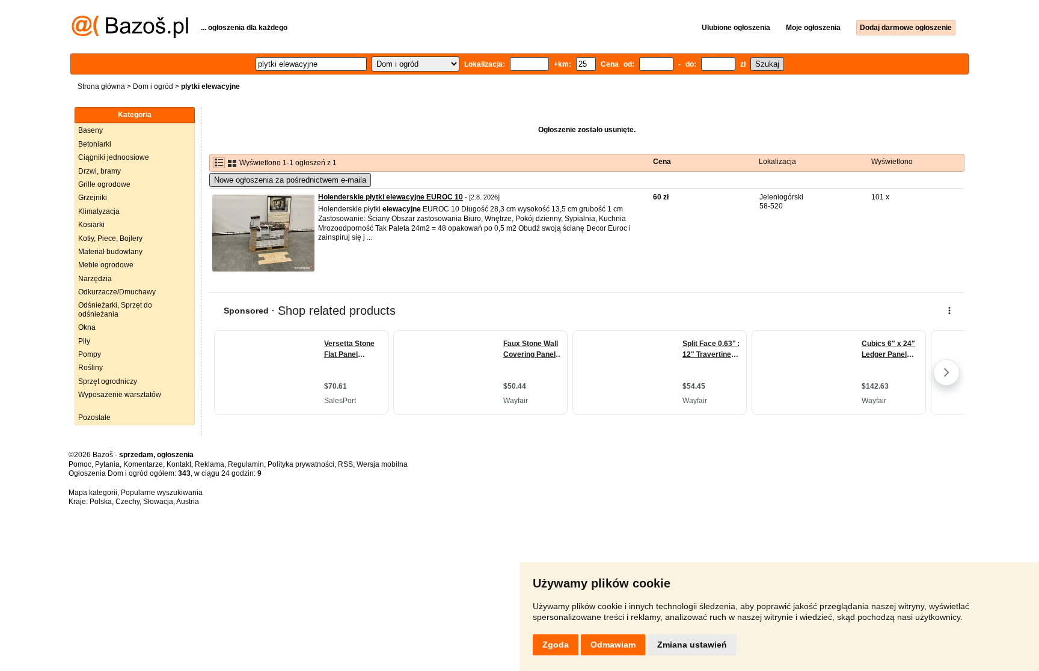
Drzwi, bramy (99, 171)
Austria (187, 501)
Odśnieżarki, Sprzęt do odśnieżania (115, 309)
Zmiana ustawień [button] (692, 644)
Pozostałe (94, 417)
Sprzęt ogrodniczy (107, 381)
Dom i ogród (153, 86)
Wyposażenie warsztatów (119, 394)
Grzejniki (92, 197)
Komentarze (143, 464)
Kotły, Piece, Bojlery (110, 238)
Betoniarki (94, 144)
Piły (84, 341)
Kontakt (179, 464)
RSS (345, 464)
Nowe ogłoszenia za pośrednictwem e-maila (290, 179)
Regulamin (246, 464)
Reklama (209, 464)
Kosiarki (91, 224)
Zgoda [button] (555, 644)
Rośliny (90, 367)
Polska (101, 501)
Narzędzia (95, 279)
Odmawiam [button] (613, 644)
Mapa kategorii (93, 492)
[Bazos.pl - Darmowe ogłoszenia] (130, 35)
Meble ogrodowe (105, 265)
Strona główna (101, 86)
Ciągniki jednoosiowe (113, 157)
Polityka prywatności (301, 464)
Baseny (90, 130)
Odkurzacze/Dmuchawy (117, 292)
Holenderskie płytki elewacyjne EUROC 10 (390, 197)
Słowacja (158, 501)
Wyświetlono (892, 161)
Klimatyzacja (99, 211)
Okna (87, 327)
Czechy (127, 501)
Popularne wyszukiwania (162, 492)
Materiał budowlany (110, 251)
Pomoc (80, 464)
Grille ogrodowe (104, 184)
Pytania (107, 464)
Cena (662, 161)
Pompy (89, 354)
